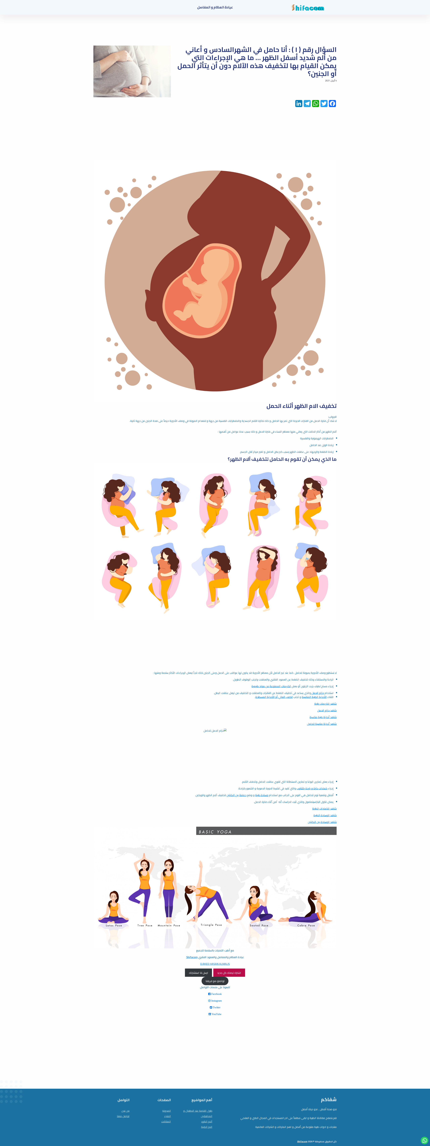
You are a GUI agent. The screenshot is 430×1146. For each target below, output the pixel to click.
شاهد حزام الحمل (327, 710)
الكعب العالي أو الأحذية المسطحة (274, 696)
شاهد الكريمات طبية (325, 703)
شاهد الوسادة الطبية (325, 815)
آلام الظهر (206, 1121)
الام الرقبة (206, 1126)
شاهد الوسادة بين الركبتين (322, 822)
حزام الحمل (317, 692)
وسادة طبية (261, 795)
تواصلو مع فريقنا (215, 980)
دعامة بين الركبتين (236, 795)
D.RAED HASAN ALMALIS (215, 963)
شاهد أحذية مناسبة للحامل (322, 723)
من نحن (125, 1110)
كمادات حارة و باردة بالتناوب (312, 788)
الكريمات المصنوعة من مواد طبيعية (271, 686)
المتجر (167, 1116)
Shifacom (192, 957)
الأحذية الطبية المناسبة (314, 696)
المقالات (166, 1121)
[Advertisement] (236, 135)
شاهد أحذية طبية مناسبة (323, 717)
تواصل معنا (123, 1116)
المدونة (166, 1110)
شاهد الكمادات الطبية (324, 808)
